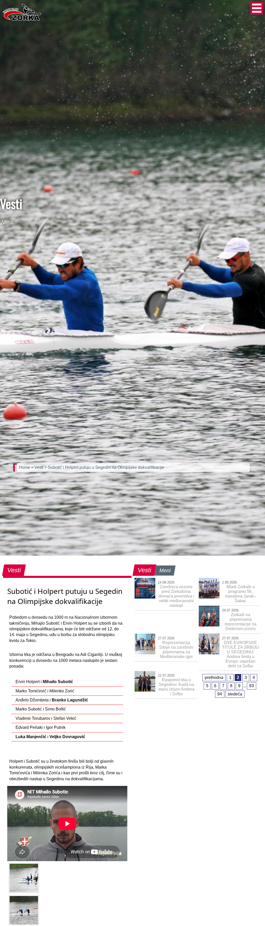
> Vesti (38, 467)
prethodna (214, 677)
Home (25, 467)
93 (251, 686)
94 (219, 694)
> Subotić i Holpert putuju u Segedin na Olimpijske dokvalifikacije (104, 467)
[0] (23, 877)
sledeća (235, 694)
